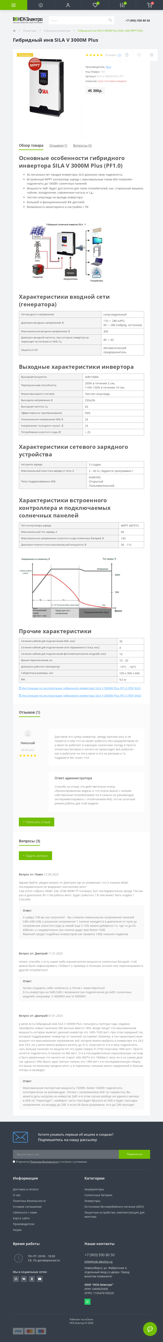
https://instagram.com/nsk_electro (16, 1279)
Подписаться (134, 1154)
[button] (68, 5)
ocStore (89, 1319)
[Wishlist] (139, 55)
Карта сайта (21, 1218)
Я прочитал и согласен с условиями (51, 1161)
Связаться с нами (25, 1212)
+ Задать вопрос (35, 855)
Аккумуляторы (94, 1189)
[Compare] (151, 55)
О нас (17, 1195)
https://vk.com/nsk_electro (24, 1279)
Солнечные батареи (98, 1195)
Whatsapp (87, 1302)
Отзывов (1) (58, 145)
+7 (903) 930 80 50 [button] (99, 1255)
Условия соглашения (27, 1206)
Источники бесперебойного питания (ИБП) (114, 1206)
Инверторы (29, 30)
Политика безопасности (44, 1161)
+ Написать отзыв (36, 822)
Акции (17, 1230)
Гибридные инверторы (57, 30)
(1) (119, 55)
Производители (23, 1224)
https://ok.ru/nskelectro (32, 1279)
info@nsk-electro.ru (98, 1262)
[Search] (110, 20)
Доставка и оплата (25, 1189)
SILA (108, 67)
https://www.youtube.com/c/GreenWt (40, 1279)
